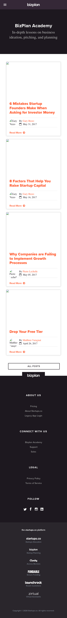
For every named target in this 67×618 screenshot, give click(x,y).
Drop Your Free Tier (26, 331)
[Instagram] (36, 509)
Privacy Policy (33, 478)
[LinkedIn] (41, 509)
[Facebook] (30, 509)
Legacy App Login (33, 415)
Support (33, 447)
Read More (16, 132)
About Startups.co (33, 411)
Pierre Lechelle (30, 271)
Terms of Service (33, 483)
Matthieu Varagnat (32, 340)
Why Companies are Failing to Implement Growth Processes (33, 258)
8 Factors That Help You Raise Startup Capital (30, 183)
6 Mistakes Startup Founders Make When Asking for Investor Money (32, 108)
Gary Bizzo (28, 120)
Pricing (33, 406)
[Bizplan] (33, 5)
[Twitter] (25, 509)
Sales (33, 451)
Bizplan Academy (33, 442)
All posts (34, 366)
